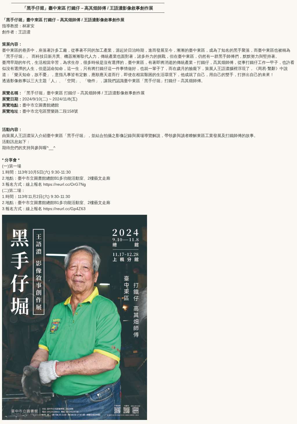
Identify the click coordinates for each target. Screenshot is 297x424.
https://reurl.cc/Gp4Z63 (64, 208)
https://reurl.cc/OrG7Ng (64, 184)
